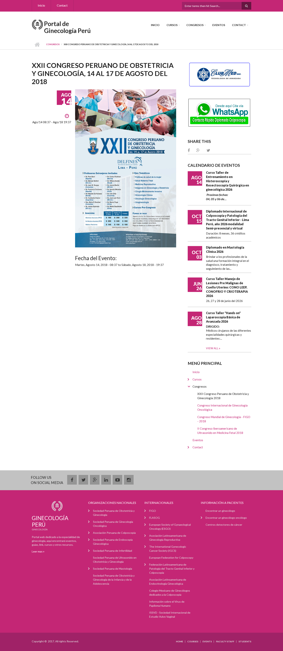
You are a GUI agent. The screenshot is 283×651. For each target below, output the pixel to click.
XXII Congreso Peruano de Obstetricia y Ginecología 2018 (223, 396)
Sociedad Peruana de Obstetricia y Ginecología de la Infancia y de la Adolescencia (114, 579)
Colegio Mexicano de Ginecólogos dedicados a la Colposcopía (169, 592)
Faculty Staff (225, 641)
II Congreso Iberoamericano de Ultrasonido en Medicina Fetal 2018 (220, 431)
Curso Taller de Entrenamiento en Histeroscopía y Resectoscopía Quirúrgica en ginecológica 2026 (227, 181)
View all (212, 348)
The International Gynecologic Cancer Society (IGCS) (167, 548)
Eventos (218, 25)
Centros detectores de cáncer (224, 524)
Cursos (172, 25)
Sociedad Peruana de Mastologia (112, 568)
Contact (62, 5)
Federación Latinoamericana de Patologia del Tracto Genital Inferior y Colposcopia (171, 568)
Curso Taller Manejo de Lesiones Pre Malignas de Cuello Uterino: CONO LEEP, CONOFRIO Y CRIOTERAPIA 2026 (227, 287)
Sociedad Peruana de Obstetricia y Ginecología (114, 512)
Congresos (194, 25)
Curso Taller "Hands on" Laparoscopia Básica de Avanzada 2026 (223, 317)
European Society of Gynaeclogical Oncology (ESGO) (170, 526)
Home (179, 641)
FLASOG (154, 517)
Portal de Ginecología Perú (67, 27)
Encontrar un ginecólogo (220, 510)
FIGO (152, 510)
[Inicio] (37, 24)
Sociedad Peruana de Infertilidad (112, 550)
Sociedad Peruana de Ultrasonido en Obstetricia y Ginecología (114, 559)
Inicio (41, 5)
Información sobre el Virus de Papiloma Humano (166, 603)
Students (245, 641)
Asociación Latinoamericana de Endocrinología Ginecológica (167, 581)
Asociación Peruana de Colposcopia (114, 532)
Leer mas (37, 551)
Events (207, 641)
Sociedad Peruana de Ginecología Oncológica (113, 523)
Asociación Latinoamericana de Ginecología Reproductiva (167, 537)
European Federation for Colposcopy (171, 557)
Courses (192, 641)
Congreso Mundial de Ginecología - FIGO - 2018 (223, 419)
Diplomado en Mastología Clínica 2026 (225, 249)
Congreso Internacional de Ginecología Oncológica (222, 408)
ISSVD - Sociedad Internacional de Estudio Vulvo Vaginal (169, 614)
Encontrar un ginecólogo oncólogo (226, 517)
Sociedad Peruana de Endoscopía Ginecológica (113, 541)
